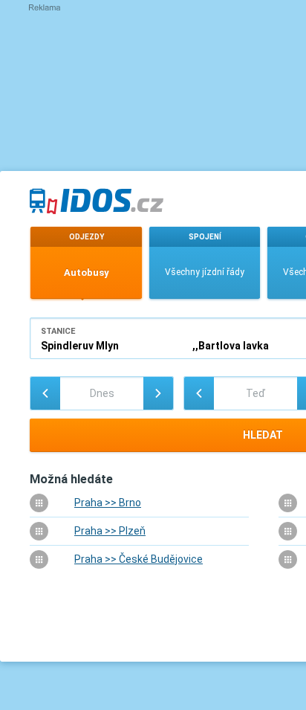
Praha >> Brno (107, 503)
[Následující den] (158, 393)
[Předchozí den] (45, 393)
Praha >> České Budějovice (138, 559)
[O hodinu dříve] (199, 393)
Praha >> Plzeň (110, 531)
